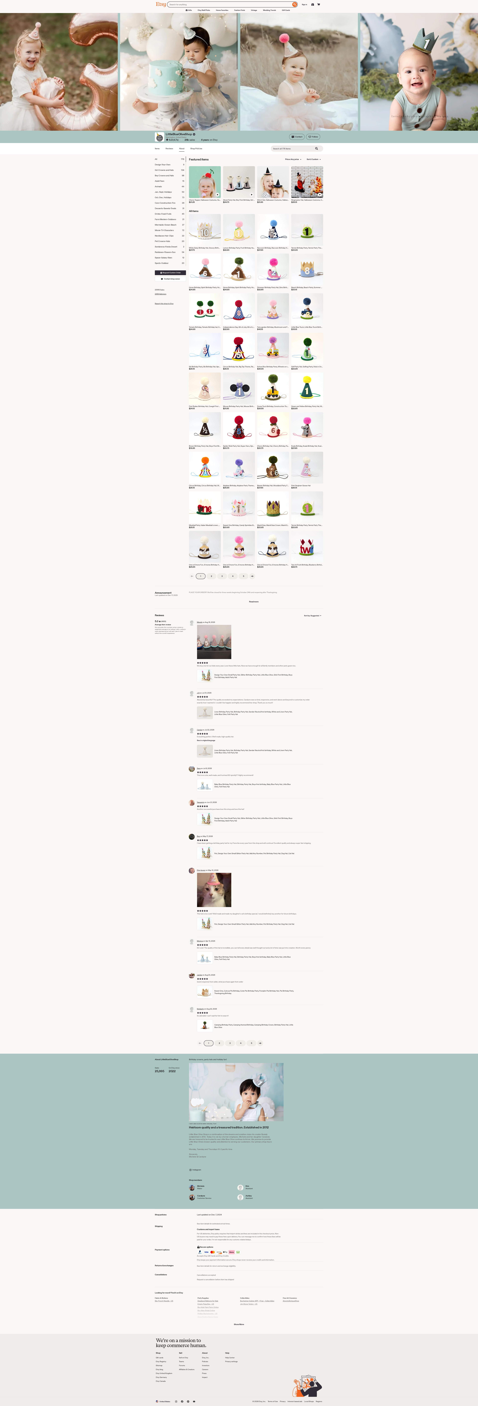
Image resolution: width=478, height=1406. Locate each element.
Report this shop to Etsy (164, 304)
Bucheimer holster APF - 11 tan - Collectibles (257, 1301)
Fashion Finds (239, 10)
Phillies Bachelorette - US (207, 1314)
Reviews (169, 148)
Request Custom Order (171, 273)
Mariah (199, 622)
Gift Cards (286, 10)
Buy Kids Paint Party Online (208, 1307)
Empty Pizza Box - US (206, 1304)
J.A (198, 693)
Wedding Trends (269, 10)
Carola (199, 730)
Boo (198, 836)
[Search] (295, 4)
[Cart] (319, 4)
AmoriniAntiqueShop (291, 1301)
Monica (200, 941)
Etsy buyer (201, 870)
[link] (192, 576)
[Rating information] (167, 140)
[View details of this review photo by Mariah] (214, 642)
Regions (319, 1401)
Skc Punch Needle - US (164, 1301)
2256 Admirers (160, 294)
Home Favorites (222, 10)
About (181, 148)
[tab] (170, 159)
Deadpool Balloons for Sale (208, 1301)
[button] (297, 137)
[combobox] (229, 4)
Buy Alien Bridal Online (206, 1310)
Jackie (199, 975)
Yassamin (200, 802)
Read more (254, 601)
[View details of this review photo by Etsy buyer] (214, 890)
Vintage (254, 10)
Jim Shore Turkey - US (248, 1304)
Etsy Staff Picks (204, 10)
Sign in (304, 4)
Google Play (183, 1389)
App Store (164, 1389)
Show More (239, 1324)
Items (157, 148)
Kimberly (200, 1009)
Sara (198, 768)
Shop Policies (196, 148)
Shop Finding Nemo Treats (208, 1317)
